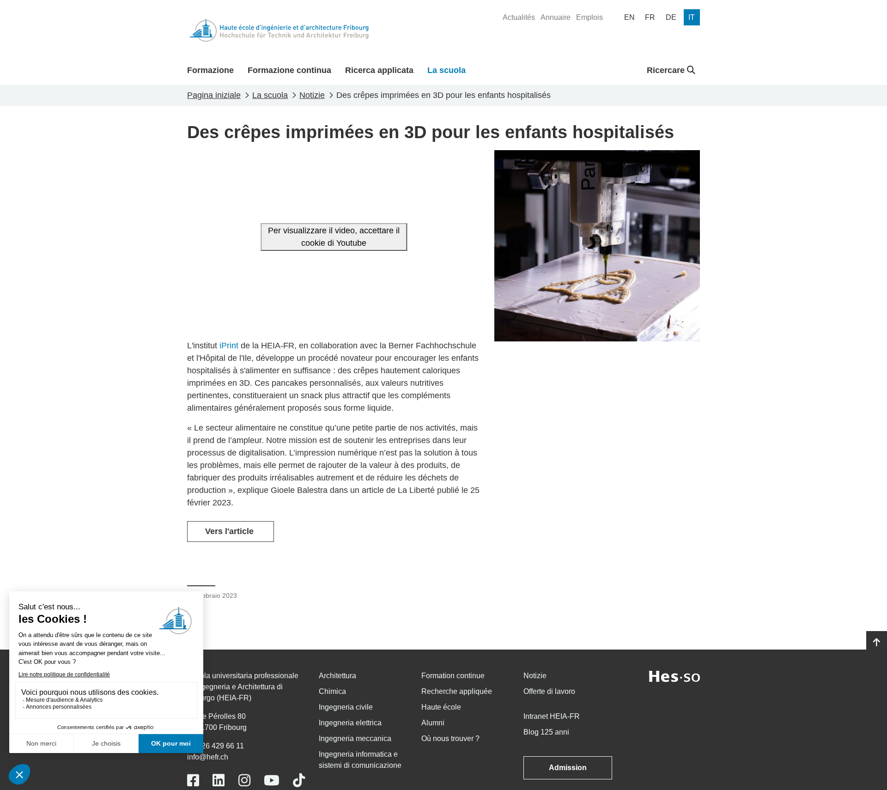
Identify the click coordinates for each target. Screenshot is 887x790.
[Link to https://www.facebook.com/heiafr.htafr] (193, 780)
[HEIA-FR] (279, 30)
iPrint (228, 345)
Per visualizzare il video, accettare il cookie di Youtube (334, 237)
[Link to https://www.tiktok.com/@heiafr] (299, 780)
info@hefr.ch (207, 757)
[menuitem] (519, 18)
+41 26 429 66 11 (215, 746)
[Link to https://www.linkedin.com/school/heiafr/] (219, 780)
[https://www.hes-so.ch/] (674, 676)
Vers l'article (230, 531)
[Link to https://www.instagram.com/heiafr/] (244, 780)
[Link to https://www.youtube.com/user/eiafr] (271, 780)
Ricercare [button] (667, 70)
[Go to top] (876, 642)
